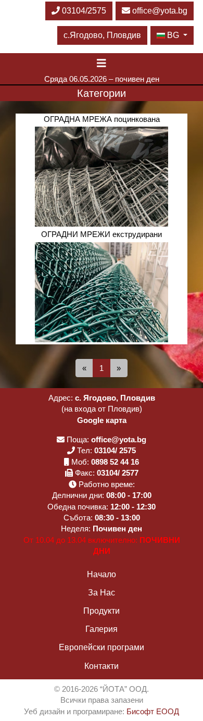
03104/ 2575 (115, 450)
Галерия (101, 629)
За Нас (101, 592)
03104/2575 (83, 10)
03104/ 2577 (117, 472)
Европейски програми (101, 647)
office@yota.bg (159, 10)
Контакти (101, 666)
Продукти (101, 610)
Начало (101, 574)
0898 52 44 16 (115, 461)
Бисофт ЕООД (152, 711)
